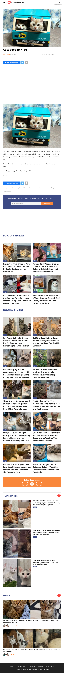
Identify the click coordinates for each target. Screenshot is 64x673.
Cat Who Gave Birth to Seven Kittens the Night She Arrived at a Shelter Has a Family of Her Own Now (46, 342)
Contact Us (32, 666)
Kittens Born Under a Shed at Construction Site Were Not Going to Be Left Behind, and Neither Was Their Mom (45, 268)
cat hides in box (27, 188)
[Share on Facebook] (11, 62)
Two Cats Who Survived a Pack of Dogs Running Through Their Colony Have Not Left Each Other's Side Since (46, 299)
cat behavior (42, 188)
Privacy (40, 666)
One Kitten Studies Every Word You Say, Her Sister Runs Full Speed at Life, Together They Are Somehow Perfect (46, 436)
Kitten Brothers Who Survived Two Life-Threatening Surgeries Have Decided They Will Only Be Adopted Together (46, 503)
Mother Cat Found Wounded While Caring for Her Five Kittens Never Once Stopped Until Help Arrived (45, 373)
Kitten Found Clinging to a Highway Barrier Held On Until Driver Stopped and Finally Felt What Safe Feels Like (47, 532)
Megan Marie (13, 625)
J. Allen (11, 654)
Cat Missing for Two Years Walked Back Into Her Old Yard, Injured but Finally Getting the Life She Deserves (46, 405)
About (12, 666)
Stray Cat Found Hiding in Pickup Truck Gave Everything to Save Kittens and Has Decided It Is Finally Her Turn (16, 436)
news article (7, 191)
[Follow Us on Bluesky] (36, 484)
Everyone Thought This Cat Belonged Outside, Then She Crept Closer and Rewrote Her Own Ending (46, 468)
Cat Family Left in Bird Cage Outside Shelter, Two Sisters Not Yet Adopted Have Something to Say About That (16, 342)
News (5, 260)
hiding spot (6, 188)
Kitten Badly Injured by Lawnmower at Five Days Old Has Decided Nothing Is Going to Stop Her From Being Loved (16, 373)
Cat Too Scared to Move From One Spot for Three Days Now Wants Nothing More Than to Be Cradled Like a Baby (17, 299)
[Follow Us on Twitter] (27, 484)
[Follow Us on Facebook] (22, 484)
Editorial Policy (21, 666)
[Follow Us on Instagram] (32, 484)
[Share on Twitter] (22, 62)
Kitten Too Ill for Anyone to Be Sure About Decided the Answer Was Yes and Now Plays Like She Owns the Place (17, 468)
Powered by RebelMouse (58, 4)
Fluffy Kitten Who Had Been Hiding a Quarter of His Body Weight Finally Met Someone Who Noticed (45, 562)
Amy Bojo (6, 54)
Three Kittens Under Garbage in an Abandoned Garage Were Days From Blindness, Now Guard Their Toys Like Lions (17, 405)
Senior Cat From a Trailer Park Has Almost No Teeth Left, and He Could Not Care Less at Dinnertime (16, 268)
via (9, 175)
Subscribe (47, 204)
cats (35, 188)
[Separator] (26, 62)
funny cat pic (16, 188)
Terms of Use (50, 666)
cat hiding (50, 188)
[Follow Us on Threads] (41, 484)
